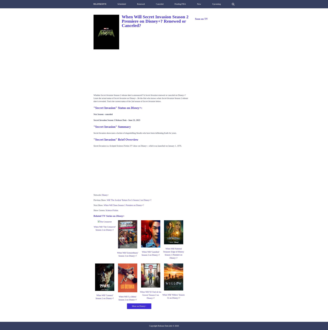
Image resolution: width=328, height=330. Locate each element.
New (199, 4)
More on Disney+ (139, 306)
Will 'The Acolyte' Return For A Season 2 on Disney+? (129, 200)
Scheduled (121, 4)
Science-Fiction (112, 210)
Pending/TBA (180, 4)
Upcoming (216, 4)
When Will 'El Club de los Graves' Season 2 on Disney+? (150, 295)
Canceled (159, 4)
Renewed (141, 4)
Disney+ (105, 195)
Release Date (163, 326)
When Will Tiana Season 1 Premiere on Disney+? (124, 205)
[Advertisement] (142, 71)
